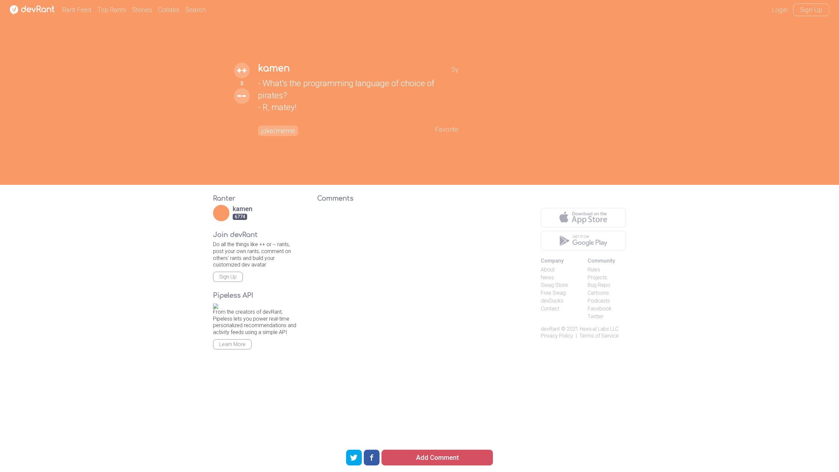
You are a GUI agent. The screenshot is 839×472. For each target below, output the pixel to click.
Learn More (232, 344)
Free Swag (553, 293)
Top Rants (111, 10)
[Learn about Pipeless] (215, 305)
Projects (597, 277)
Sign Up (811, 10)
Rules (594, 269)
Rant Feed (76, 10)
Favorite (447, 129)
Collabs (169, 10)
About (548, 269)
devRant (550, 329)
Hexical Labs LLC (599, 329)
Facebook (600, 308)
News (547, 277)
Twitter (595, 316)
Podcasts (599, 301)
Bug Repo (599, 285)
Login (780, 10)
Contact (550, 308)
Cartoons (598, 293)
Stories (142, 10)
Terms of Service (599, 336)
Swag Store (554, 285)
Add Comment (437, 458)
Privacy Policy (557, 336)
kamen (274, 68)
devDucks (552, 301)
